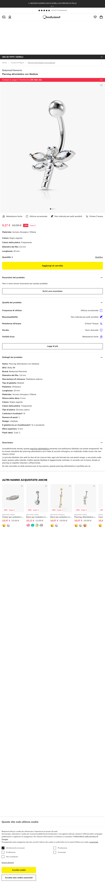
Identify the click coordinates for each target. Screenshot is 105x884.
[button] (51, 6)
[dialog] (52, 850)
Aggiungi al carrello (52, 265)
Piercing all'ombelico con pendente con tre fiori (85, 517)
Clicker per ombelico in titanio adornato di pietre (13, 517)
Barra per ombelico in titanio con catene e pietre (61, 517)
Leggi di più (52, 346)
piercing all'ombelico (39, 448)
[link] (4, 525)
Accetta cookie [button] (19, 870)
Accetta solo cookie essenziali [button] (19, 877)
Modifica (99, 257)
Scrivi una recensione (52, 291)
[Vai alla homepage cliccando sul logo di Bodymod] (52, 17)
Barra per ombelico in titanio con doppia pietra (37, 517)
